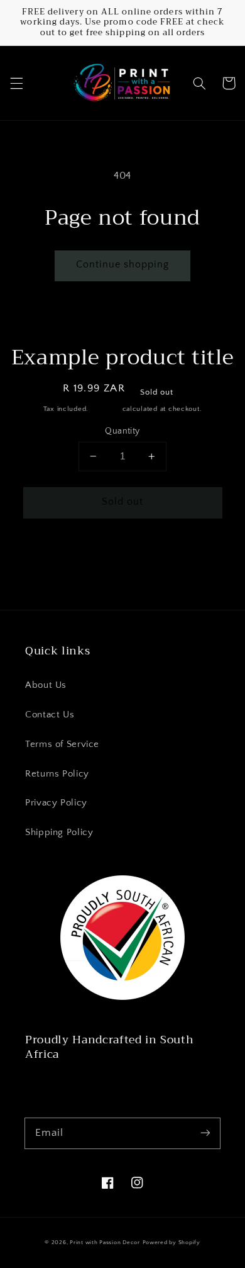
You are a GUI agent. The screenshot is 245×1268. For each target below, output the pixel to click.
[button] (16, 83)
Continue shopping (123, 264)
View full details (183, 558)
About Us (46, 685)
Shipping (105, 409)
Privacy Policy (56, 803)
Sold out (122, 502)
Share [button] (37, 558)
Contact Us (49, 715)
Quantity (122, 431)
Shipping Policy (59, 833)
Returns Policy (57, 774)
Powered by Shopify (171, 1242)
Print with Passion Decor (105, 1242)
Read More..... (57, 1083)
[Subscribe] (205, 1132)
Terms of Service (62, 744)
